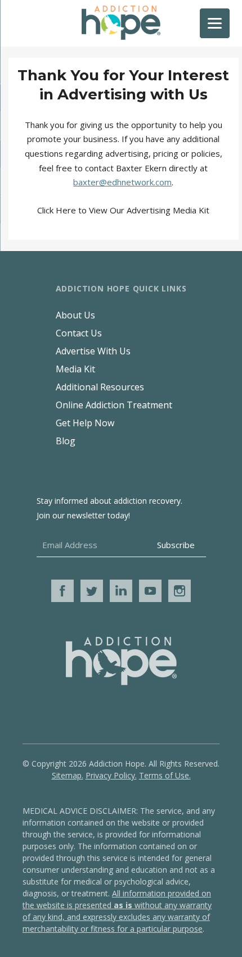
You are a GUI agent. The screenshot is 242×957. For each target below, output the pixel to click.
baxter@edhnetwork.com (122, 182)
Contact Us (79, 333)
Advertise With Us (93, 351)
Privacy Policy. (111, 775)
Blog (65, 441)
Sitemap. (67, 775)
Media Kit (75, 369)
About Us (75, 315)
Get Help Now (85, 423)
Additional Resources (100, 387)
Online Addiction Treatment (114, 405)
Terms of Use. (165, 775)
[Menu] (214, 23)
